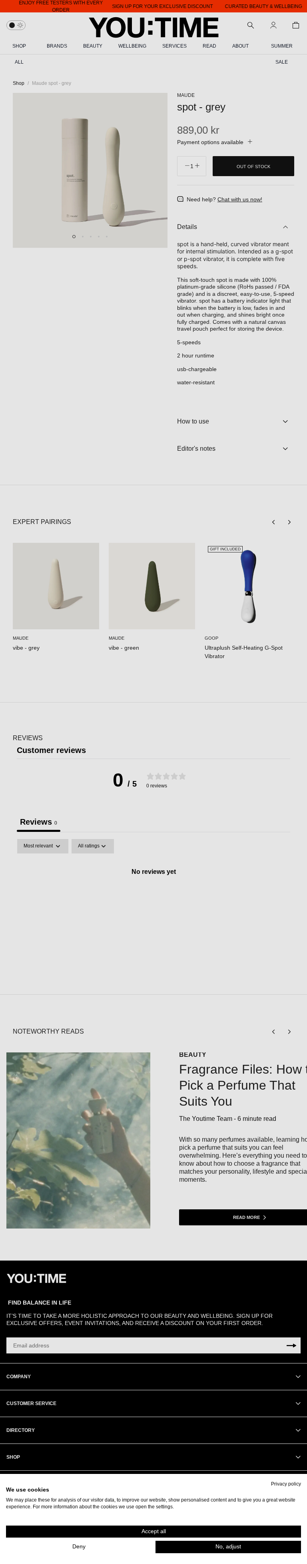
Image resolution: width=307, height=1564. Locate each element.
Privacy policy (286, 1484)
